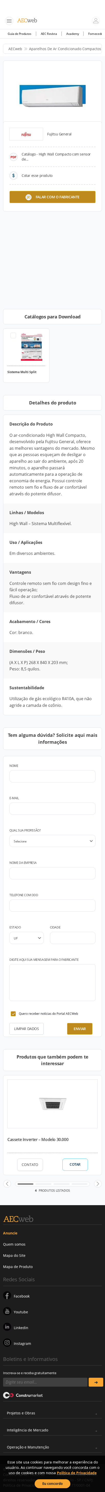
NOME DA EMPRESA (23, 863)
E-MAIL (14, 798)
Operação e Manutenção (28, 1447)
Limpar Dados (26, 1028)
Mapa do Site (14, 1255)
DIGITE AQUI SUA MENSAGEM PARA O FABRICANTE (43, 960)
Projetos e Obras (21, 1413)
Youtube (21, 1312)
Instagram (22, 1343)
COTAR (75, 1164)
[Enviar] (96, 1382)
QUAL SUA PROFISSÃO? (25, 830)
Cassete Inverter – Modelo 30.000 (37, 1139)
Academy (72, 34)
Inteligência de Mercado (27, 1430)
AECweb (15, 48)
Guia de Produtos (19, 34)
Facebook (22, 1296)
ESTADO (15, 927)
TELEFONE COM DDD (23, 895)
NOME (13, 766)
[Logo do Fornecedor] (26, 134)
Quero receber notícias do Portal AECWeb (48, 1013)
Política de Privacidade (77, 1472)
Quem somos (14, 1244)
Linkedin (21, 1327)
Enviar (80, 1028)
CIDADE (55, 927)
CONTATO (30, 1164)
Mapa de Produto (18, 1266)
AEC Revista (49, 34)
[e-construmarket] (23, 1395)
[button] (7, 1184)
